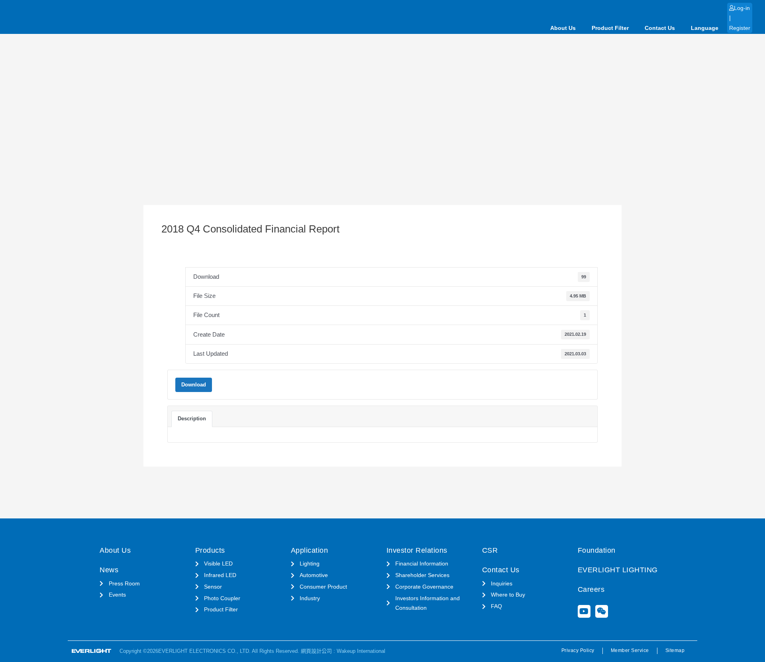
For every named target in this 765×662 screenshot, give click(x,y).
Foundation (597, 550)
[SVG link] (92, 651)
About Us (563, 28)
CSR (490, 550)
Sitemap (675, 650)
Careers (591, 589)
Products (210, 550)
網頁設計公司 (316, 651)
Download (193, 385)
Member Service (630, 650)
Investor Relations (416, 550)
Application (309, 550)
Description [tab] (192, 419)
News (109, 570)
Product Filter (610, 28)
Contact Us (660, 28)
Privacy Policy (577, 650)
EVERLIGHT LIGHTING (618, 570)
